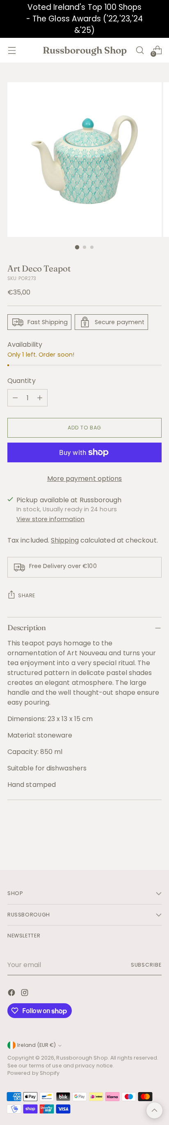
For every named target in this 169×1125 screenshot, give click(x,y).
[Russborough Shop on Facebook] (12, 994)
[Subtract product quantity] (15, 398)
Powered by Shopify (33, 1072)
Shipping (65, 540)
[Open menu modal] (11, 50)
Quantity (21, 380)
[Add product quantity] (39, 398)
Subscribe (146, 964)
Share (26, 595)
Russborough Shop (81, 1057)
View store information (50, 519)
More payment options (84, 478)
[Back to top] (154, 1110)
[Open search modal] (139, 50)
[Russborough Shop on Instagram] (25, 994)
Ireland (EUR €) (36, 1044)
